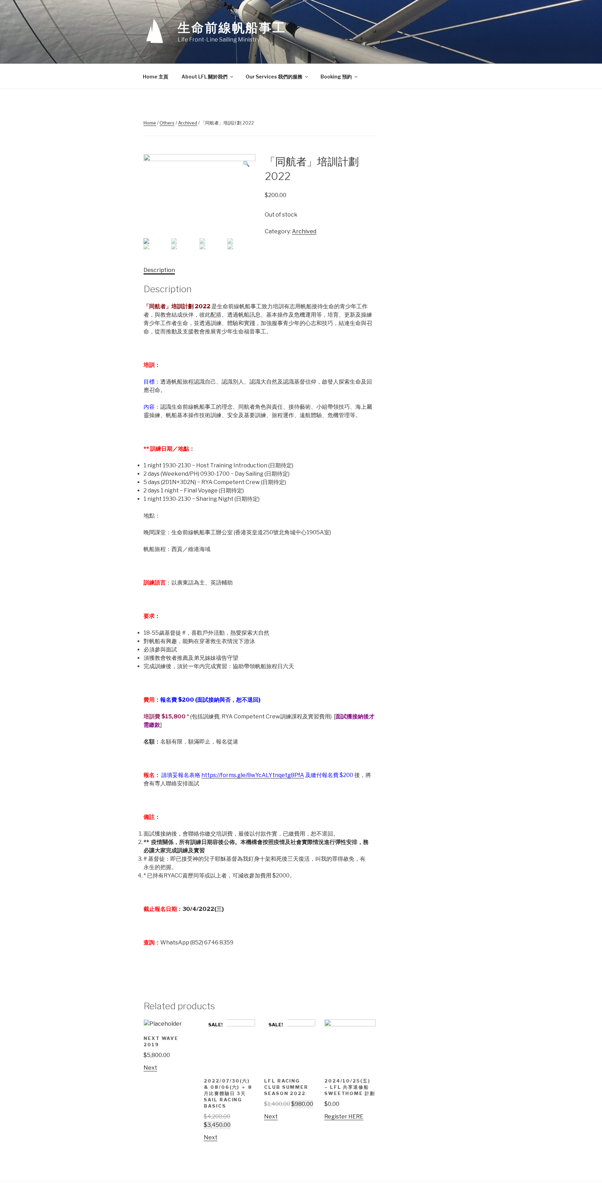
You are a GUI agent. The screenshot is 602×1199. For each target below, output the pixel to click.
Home (150, 123)
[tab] (159, 270)
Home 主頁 (155, 77)
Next (150, 1067)
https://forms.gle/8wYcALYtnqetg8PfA (252, 775)
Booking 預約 (336, 77)
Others (167, 123)
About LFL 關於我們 (204, 77)
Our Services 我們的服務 (274, 77)
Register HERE (343, 1116)
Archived (187, 123)
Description (159, 270)
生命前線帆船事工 (232, 27)
